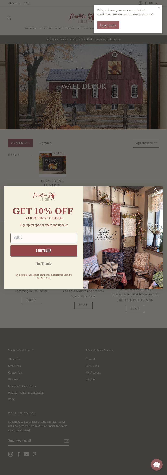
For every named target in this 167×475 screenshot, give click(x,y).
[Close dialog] (157, 191)
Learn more (108, 25)
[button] (157, 465)
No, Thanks (44, 263)
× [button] (159, 8)
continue (44, 250)
